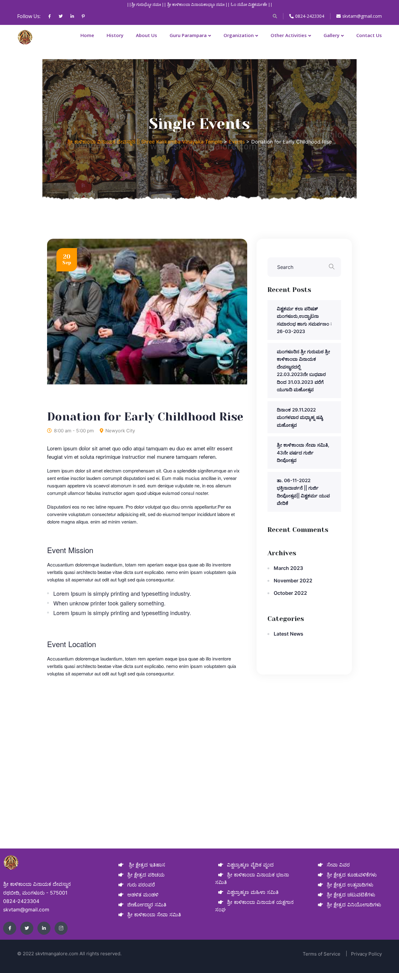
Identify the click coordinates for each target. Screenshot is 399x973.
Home (87, 35)
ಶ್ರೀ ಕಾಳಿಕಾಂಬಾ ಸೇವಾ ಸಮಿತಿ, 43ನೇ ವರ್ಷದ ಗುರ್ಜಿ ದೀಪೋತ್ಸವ (303, 452)
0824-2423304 (309, 16)
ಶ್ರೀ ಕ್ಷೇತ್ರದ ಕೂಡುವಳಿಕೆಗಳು (352, 875)
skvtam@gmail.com (362, 16)
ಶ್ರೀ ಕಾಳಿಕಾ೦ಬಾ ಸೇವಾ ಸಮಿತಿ (154, 914)
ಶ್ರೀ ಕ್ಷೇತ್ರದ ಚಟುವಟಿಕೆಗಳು (351, 894)
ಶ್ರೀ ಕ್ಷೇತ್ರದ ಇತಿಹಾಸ (146, 865)
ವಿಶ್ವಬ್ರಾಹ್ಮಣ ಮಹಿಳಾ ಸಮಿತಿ (253, 892)
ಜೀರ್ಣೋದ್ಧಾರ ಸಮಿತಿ (146, 904)
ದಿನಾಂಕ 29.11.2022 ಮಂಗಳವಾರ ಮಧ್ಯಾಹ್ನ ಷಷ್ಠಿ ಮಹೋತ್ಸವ (300, 417)
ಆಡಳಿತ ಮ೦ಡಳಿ (142, 894)
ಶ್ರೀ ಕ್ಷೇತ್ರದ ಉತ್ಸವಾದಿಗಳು (350, 884)
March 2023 (288, 568)
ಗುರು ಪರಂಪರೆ (141, 884)
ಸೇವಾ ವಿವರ (338, 865)
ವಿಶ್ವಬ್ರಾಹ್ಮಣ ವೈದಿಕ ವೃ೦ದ (250, 865)
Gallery (331, 35)
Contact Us (369, 35)
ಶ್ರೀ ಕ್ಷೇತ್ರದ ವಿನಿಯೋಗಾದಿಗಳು (354, 904)
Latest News (288, 634)
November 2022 (293, 580)
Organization (239, 35)
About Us (146, 35)
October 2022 (290, 593)
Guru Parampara (188, 35)
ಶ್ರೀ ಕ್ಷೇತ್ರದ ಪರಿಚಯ (146, 875)
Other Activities (289, 35)
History (115, 35)
